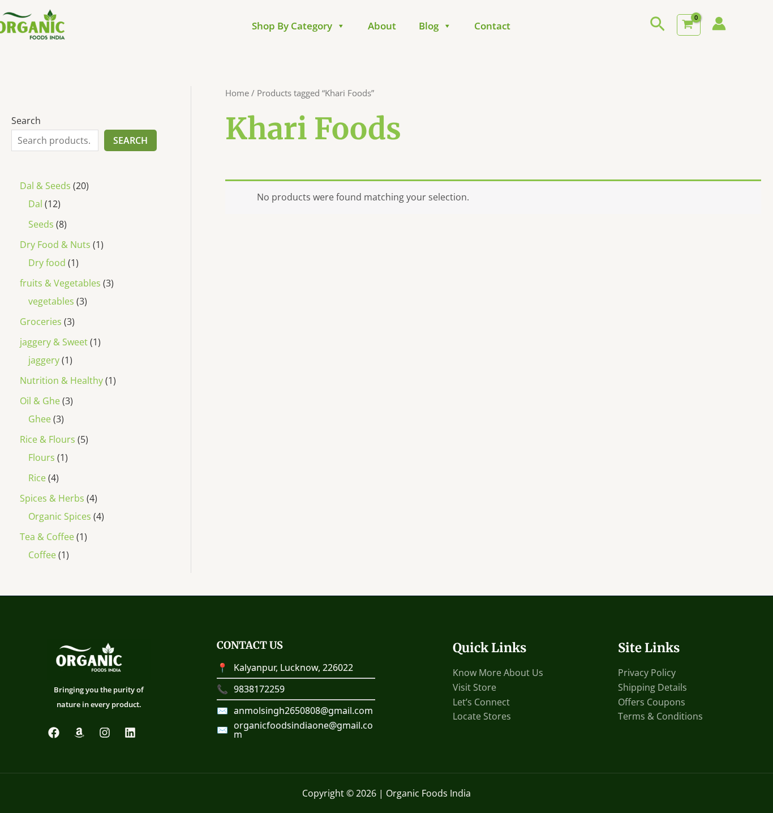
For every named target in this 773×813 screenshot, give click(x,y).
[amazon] (79, 732)
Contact (492, 26)
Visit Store (474, 687)
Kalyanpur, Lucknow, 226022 (293, 667)
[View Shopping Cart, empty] (689, 25)
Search (26, 120)
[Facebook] (53, 732)
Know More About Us (498, 672)
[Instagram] (104, 732)
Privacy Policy (647, 672)
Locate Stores (482, 716)
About (382, 26)
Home (237, 93)
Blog (429, 26)
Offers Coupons (651, 702)
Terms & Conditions (660, 716)
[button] (657, 25)
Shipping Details (652, 687)
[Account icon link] (719, 23)
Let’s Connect (481, 702)
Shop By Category (292, 26)
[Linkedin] (130, 732)
